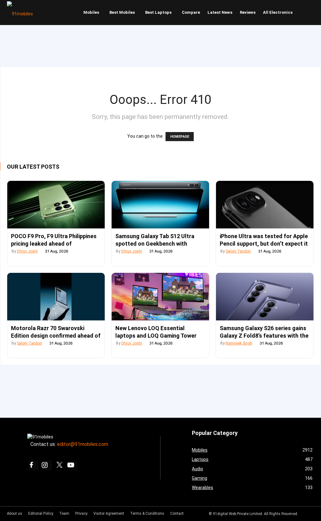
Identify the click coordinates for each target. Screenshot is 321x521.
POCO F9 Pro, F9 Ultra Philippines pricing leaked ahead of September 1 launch (54, 243)
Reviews (247, 12)
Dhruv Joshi (27, 251)
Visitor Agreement (108, 513)
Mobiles (91, 12)
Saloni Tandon (238, 251)
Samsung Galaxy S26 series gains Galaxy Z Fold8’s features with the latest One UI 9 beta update (264, 335)
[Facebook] (34, 466)
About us (14, 513)
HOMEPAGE (179, 137)
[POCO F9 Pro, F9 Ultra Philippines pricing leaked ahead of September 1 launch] (56, 204)
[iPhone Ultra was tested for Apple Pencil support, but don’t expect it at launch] (264, 204)
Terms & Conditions (147, 513)
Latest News (220, 12)
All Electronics (277, 12)
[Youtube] (72, 466)
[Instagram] (47, 466)
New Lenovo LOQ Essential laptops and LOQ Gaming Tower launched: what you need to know (158, 335)
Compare (191, 12)
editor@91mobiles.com (82, 444)
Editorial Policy (40, 513)
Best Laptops (158, 12)
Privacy (81, 513)
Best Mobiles (122, 12)
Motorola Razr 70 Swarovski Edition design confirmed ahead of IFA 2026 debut (56, 335)
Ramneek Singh (239, 343)
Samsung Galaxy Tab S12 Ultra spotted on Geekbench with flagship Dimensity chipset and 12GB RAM (155, 244)
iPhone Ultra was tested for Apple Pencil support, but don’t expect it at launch (264, 243)
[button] (308, 12)
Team (64, 513)
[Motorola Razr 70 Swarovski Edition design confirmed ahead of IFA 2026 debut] (56, 296)
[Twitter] (60, 466)
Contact (177, 513)
